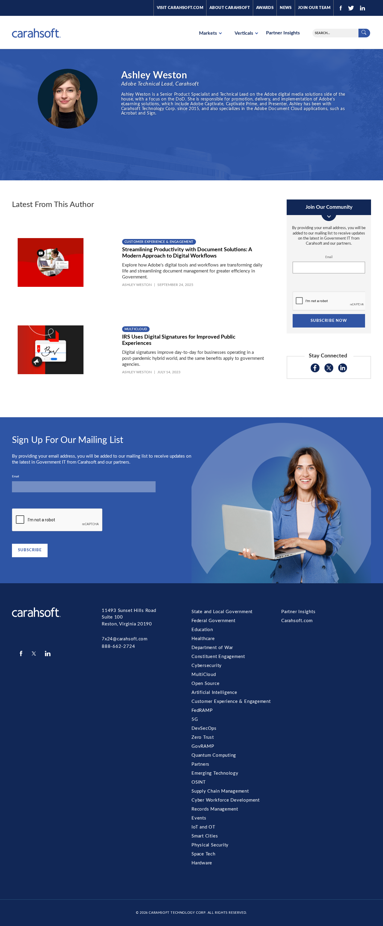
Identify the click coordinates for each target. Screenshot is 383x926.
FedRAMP (202, 710)
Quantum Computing (214, 755)
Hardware (202, 863)
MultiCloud (135, 329)
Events (199, 818)
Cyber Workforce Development (226, 800)
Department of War (212, 647)
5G (195, 719)
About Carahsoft (229, 8)
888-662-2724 (118, 646)
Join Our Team (314, 8)
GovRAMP (203, 746)
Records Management (215, 809)
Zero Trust (203, 737)
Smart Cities (205, 836)
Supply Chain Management (220, 791)
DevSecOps (204, 728)
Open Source (206, 683)
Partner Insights (283, 33)
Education (202, 630)
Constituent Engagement (218, 656)
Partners (200, 764)
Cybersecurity (207, 665)
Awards (264, 8)
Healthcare (203, 638)
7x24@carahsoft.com (125, 639)
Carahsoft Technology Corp (177, 912)
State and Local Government (222, 612)
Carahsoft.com (297, 621)
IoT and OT (203, 827)
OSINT (199, 782)
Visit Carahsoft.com (180, 8)
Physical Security (210, 845)
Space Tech (203, 854)
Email (328, 257)
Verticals (244, 33)
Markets (208, 33)
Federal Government (213, 621)
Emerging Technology (215, 773)
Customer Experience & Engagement (159, 241)
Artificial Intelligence (214, 692)
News (286, 8)
